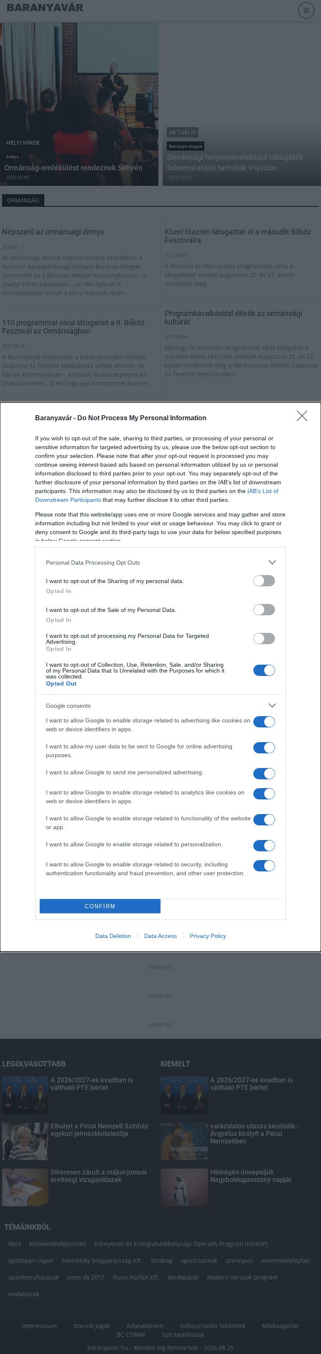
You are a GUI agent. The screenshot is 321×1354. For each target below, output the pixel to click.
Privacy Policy (208, 936)
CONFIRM (100, 906)
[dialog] (160, 677)
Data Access (160, 936)
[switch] (264, 580)
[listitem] (160, 562)
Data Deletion (113, 936)
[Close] (305, 418)
